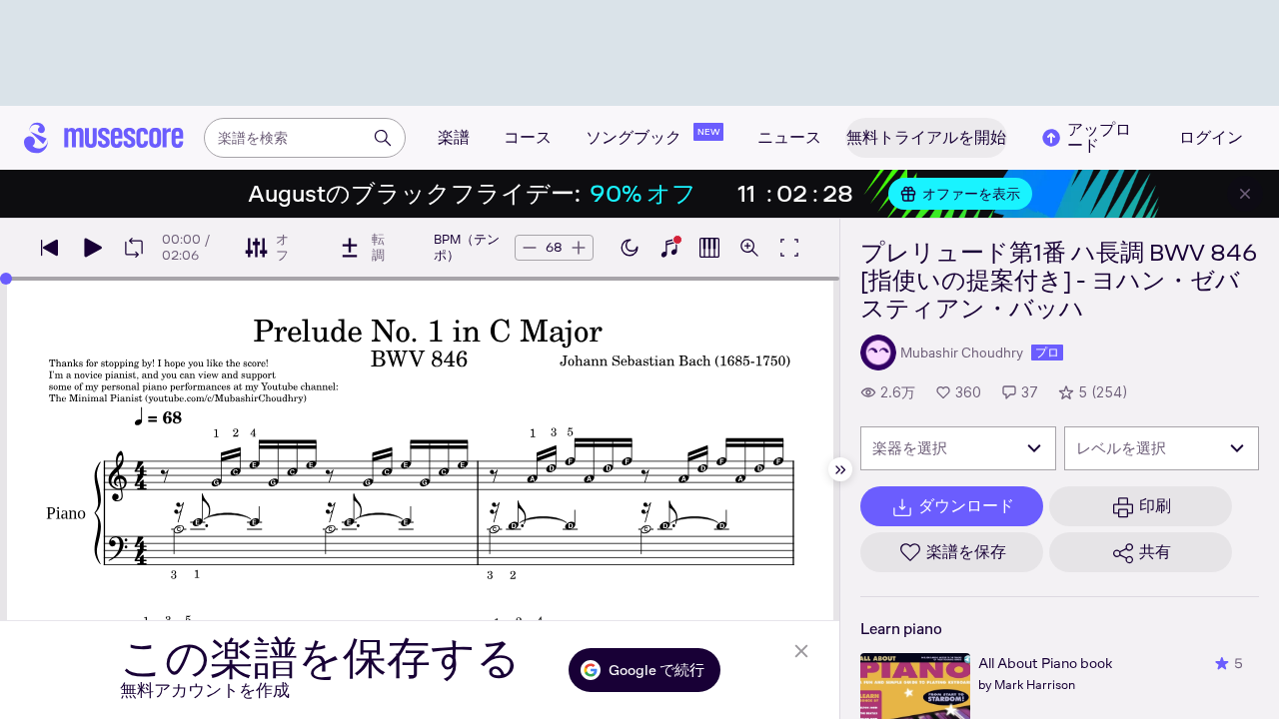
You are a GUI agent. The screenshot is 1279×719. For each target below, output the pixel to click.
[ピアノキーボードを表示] (669, 248)
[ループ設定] (134, 248)
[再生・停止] (92, 248)
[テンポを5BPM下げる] (530, 248)
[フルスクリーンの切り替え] (789, 248)
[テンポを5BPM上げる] (579, 248)
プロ (1047, 353)
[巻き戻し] (50, 248)
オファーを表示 (971, 194)
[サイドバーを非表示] (840, 469)
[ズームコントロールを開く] (749, 248)
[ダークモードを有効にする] (629, 248)
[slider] (6, 279)
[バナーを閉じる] (1245, 194)
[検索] (383, 138)
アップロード (1099, 138)
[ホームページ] (104, 138)
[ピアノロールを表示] (709, 248)
